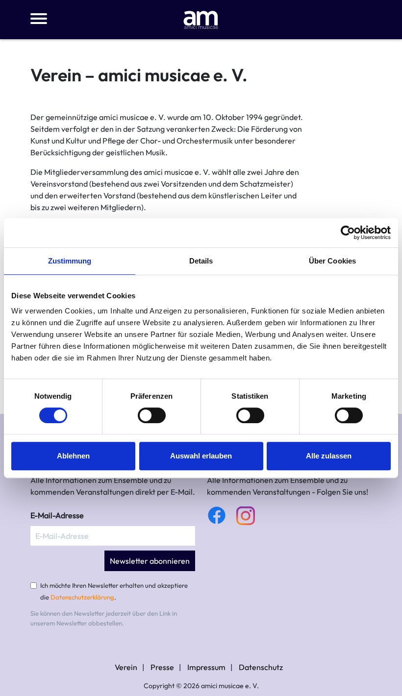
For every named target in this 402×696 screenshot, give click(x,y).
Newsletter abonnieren (150, 561)
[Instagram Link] (245, 515)
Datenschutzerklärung (82, 597)
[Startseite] (201, 19)
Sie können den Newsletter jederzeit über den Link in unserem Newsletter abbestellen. (103, 618)
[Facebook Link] (216, 515)
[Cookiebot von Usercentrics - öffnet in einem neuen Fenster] (348, 232)
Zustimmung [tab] (70, 261)
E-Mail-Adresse (57, 515)
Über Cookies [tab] (332, 261)
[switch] (152, 415)
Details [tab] (201, 261)
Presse (162, 667)
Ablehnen (73, 456)
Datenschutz (261, 667)
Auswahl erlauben (201, 456)
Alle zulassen (329, 456)
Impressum (206, 667)
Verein (126, 667)
